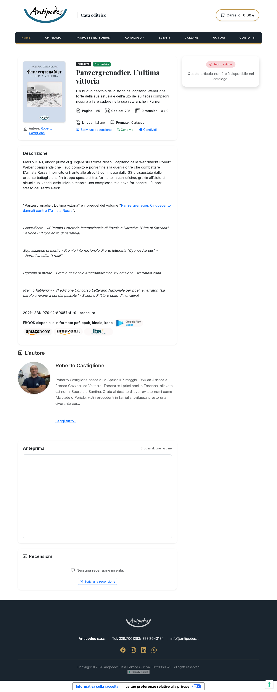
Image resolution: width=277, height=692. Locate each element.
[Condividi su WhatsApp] (154, 650)
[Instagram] (133, 650)
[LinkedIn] (143, 650)
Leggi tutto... (65, 421)
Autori (219, 37)
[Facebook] (123, 650)
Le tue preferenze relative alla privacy (158, 686)
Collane (192, 37)
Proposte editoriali (93, 37)
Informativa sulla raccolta (97, 686)
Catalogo (134, 37)
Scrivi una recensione (96, 129)
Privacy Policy (140, 671)
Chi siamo (53, 37)
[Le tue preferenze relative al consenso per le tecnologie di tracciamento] (269, 684)
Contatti (247, 37)
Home (26, 37)
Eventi (164, 37)
